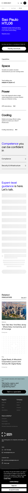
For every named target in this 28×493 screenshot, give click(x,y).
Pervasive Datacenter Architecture (10, 426)
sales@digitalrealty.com (9, 452)
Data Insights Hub (6, 423)
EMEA (3, 405)
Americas (4, 402)
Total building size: (7, 80)
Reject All (14, 485)
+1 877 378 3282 (7, 449)
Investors (19, 407)
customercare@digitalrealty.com (11, 460)
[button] (14, 158)
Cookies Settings (14, 481)
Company (19, 399)
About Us (19, 402)
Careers (18, 410)
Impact (18, 405)
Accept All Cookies (14, 489)
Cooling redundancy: (8, 129)
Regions (4, 399)
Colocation (4, 418)
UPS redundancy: (7, 106)
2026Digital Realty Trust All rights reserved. (11, 469)
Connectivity (4, 421)
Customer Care (5, 457)
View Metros (4, 410)
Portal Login (6, 463)
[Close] (26, 471)
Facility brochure (14, 49)
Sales (3, 447)
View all (23, 297)
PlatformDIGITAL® (7, 416)
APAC (3, 407)
